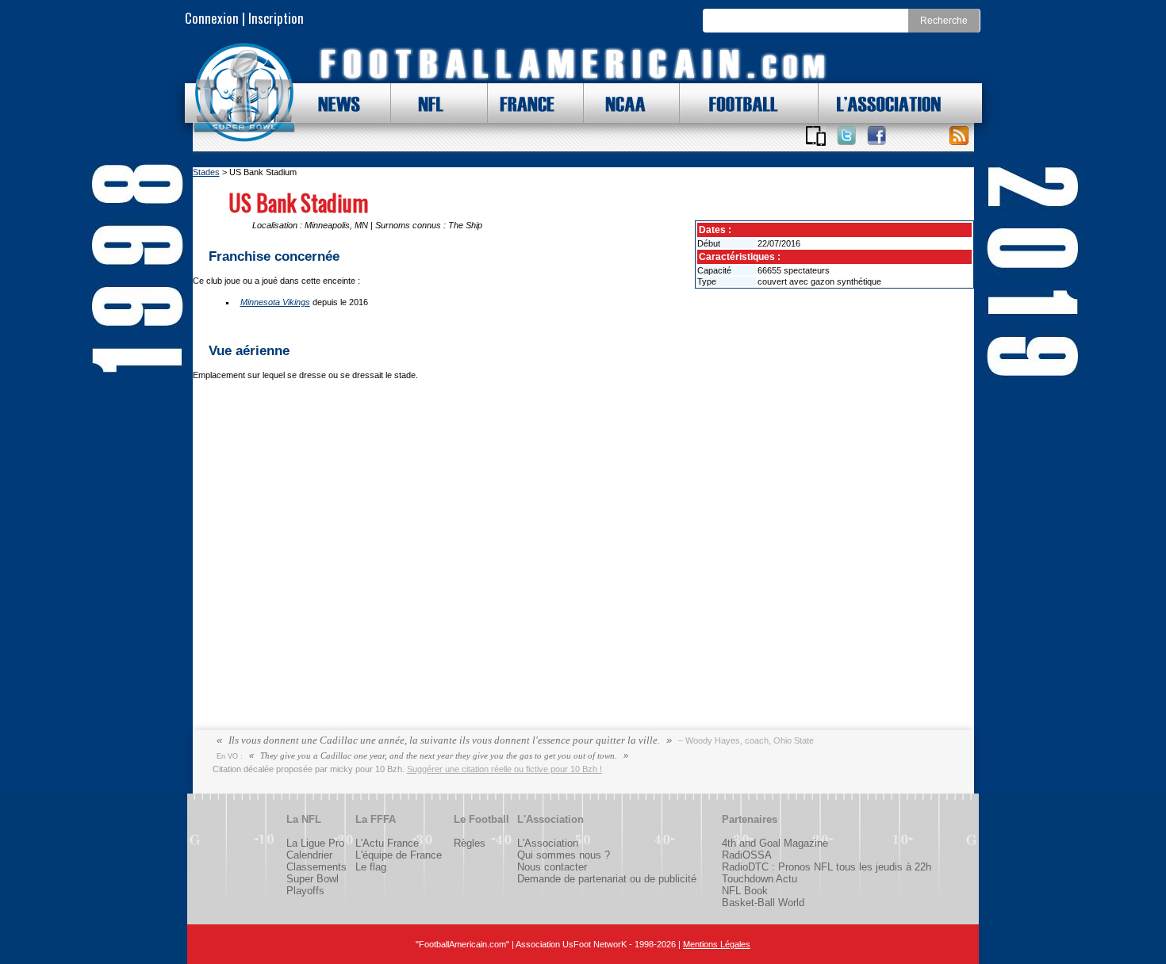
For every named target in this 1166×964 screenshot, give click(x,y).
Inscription (276, 18)
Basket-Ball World (763, 903)
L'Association (547, 843)
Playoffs (305, 891)
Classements (316, 867)
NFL (427, 103)
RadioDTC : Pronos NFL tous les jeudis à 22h (826, 867)
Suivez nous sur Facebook (876, 135)
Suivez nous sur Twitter (846, 135)
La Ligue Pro (315, 843)
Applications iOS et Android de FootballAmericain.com (816, 135)
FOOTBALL (731, 103)
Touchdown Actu (759, 879)
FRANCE (523, 103)
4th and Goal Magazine (775, 843)
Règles (469, 843)
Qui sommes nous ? (563, 855)
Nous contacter (552, 867)
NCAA (619, 103)
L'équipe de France (398, 855)
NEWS (331, 103)
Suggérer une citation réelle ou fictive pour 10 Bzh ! (504, 769)
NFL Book (745, 891)
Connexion (212, 18)
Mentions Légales (716, 944)
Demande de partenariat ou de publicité (606, 879)
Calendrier (309, 855)
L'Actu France (387, 843)
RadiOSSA (747, 855)
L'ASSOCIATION (880, 103)
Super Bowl (312, 879)
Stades (206, 172)
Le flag (370, 867)
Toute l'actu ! (959, 135)
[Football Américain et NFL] (244, 92)
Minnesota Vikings (275, 302)
